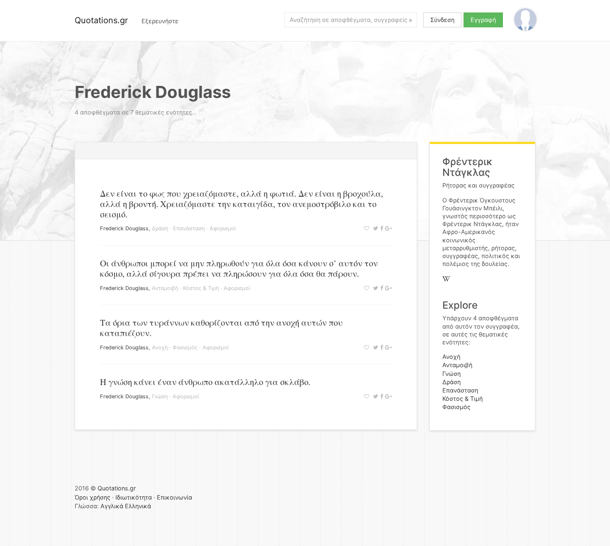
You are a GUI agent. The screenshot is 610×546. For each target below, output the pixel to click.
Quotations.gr (101, 20)
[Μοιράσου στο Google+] (387, 228)
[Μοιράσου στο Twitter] (374, 228)
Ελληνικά (138, 505)
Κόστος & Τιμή (201, 288)
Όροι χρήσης (92, 497)
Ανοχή (160, 347)
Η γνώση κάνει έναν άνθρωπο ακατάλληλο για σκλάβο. (205, 382)
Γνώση (160, 396)
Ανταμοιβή (165, 288)
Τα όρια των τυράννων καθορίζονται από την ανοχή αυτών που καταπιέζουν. (221, 328)
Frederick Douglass (124, 228)
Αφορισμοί (223, 228)
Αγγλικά (111, 505)
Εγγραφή (483, 19)
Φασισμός (185, 347)
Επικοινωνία (174, 497)
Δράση (160, 228)
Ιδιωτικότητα (133, 497)
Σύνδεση (442, 19)
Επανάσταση (189, 228)
